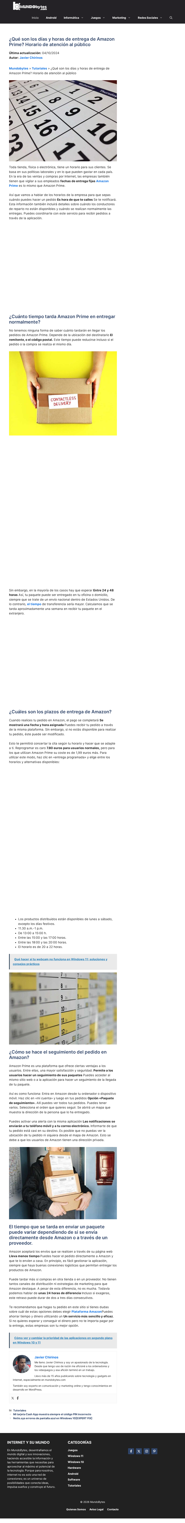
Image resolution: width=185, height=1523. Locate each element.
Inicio (35, 17)
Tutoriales (39, 68)
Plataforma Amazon (87, 1311)
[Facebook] (17, 1398)
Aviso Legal (96, 1509)
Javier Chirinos (31, 58)
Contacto (113, 1509)
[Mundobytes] (29, 6)
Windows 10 (76, 1462)
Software (74, 1479)
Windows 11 (75, 1456)
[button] (171, 18)
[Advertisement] (63, 250)
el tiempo (34, 604)
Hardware (74, 1467)
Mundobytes (18, 68)
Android (73, 1473)
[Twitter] (12, 1398)
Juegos (73, 1450)
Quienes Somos (76, 1509)
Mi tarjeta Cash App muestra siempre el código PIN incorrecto (52, 1414)
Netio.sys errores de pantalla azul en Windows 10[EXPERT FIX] (52, 1418)
